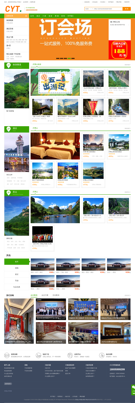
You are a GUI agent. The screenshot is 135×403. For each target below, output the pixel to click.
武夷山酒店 (9, 31)
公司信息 (74, 396)
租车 (16, 262)
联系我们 (60, 396)
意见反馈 (94, 2)
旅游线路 (9, 20)
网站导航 (119, 2)
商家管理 (126, 2)
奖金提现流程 (8, 371)
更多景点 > (128, 192)
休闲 (10, 40)
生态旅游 (12, 42)
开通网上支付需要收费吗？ (52, 373)
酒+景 (8, 45)
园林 (22, 42)
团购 (16, 268)
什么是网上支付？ (50, 376)
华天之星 (16, 184)
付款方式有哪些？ (91, 371)
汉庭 (18, 181)
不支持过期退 (28, 371)
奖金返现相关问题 (9, 368)
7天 (14, 181)
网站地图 (82, 396)
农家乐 (23, 248)
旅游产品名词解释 (70, 368)
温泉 (23, 40)
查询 (66, 371)
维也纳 (22, 184)
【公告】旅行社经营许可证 (117, 24)
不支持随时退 (28, 368)
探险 (20, 40)
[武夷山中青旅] (14, 9)
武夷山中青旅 (8, 391)
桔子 (11, 184)
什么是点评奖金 (8, 373)
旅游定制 (87, 2)
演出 (26, 40)
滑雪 (7, 40)
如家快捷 (13, 178)
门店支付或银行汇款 (91, 368)
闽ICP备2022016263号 (89, 399)
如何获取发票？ (90, 376)
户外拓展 (17, 42)
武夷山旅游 (9, 23)
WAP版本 (111, 2)
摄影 (7, 42)
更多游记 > (128, 295)
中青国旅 (19, 178)
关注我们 (102, 2)
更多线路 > (128, 64)
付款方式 (47, 368)
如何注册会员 (8, 376)
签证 (16, 274)
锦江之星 (23, 181)
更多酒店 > (128, 128)
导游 (16, 281)
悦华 (8, 178)
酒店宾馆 (9, 29)
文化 (14, 40)
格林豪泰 (9, 181)
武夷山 (8, 48)
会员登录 (25, 2)
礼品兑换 (16, 287)
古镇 (25, 42)
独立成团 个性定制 (13, 54)
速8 (8, 184)
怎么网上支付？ (90, 373)
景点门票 (9, 37)
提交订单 (67, 373)
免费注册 (32, 2)
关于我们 (52, 396)
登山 (17, 40)
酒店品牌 (9, 174)
